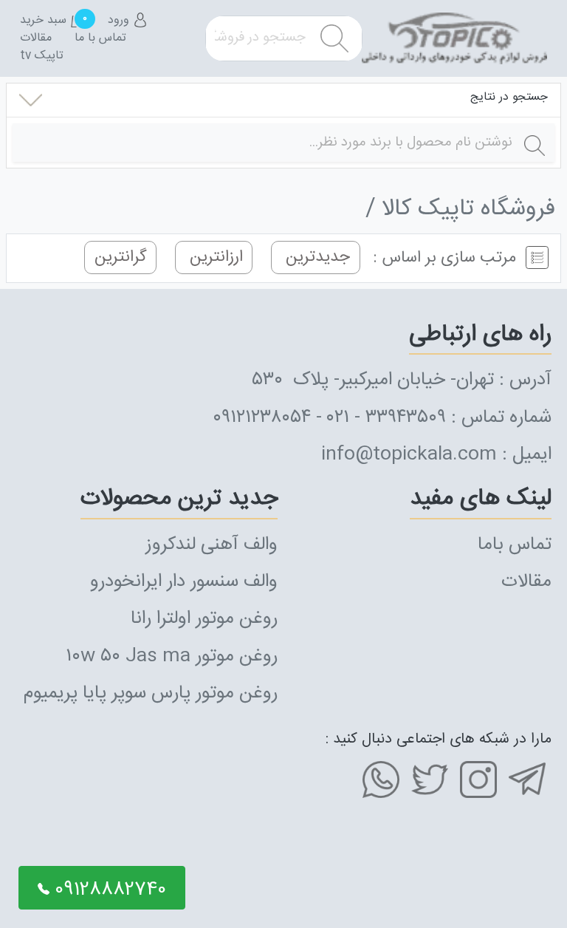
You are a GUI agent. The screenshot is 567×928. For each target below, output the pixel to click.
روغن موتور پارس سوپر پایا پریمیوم (151, 693)
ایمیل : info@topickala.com (436, 455)
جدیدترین (315, 258)
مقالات (36, 38)
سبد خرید (52, 21)
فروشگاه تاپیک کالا (468, 209)
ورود (120, 21)
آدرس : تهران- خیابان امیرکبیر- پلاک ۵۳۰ (401, 380)
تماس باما (514, 545)
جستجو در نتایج (509, 97)
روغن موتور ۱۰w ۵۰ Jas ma (172, 656)
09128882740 (107, 890)
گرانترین (120, 258)
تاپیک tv (41, 56)
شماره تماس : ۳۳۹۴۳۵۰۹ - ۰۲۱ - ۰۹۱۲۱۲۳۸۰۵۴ (382, 418)
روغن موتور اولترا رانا (204, 619)
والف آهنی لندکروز (211, 545)
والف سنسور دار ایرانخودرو (184, 582)
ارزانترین (214, 258)
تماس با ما (100, 38)
